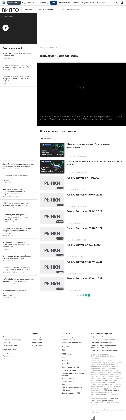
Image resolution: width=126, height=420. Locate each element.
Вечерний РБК (37, 339)
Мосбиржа (114, 398)
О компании (7, 336)
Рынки (56, 47)
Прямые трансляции (32, 9)
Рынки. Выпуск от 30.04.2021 (84, 195)
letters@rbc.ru (113, 390)
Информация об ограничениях (103, 336)
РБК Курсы (66, 390)
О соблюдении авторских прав (103, 339)
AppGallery (66, 363)
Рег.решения (67, 381)
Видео (10, 9)
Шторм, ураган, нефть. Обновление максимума (88, 146)
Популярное (48, 9)
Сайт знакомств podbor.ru (72, 387)
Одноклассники (8, 355)
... (108, 2)
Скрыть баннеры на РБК (71, 336)
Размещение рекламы (10, 345)
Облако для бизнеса (69, 370)
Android (65, 360)
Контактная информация (12, 339)
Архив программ (38, 336)
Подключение (37, 345)
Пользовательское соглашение (102, 342)
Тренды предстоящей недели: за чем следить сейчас (94, 162)
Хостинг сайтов (68, 378)
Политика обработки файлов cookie (104, 350)
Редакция (6, 342)
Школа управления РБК (71, 392)
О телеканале (37, 342)
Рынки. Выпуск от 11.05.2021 (83, 178)
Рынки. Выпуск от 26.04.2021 (84, 262)
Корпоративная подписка (72, 342)
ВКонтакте (6, 352)
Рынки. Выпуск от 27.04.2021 (83, 245)
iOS (63, 357)
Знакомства (66, 384)
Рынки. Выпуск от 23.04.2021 (84, 278)
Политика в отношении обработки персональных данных (104, 346)
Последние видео (73, 9)
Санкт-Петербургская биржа (102, 400)
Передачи (60, 9)
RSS (63, 349)
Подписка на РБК (68, 339)
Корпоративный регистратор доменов (73, 374)
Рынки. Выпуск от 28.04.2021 (84, 228)
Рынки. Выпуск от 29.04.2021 (84, 211)
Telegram (5, 358)
